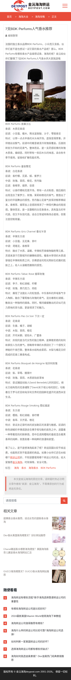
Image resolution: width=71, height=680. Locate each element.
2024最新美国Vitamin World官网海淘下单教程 (36, 616)
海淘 (16, 467)
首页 (9, 16)
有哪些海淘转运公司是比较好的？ (29, 608)
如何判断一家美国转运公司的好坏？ (30, 641)
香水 (23, 467)
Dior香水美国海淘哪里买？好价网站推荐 (24, 535)
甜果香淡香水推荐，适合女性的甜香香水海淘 (25, 520)
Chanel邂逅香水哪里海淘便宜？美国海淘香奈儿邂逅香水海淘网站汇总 (26, 551)
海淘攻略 (40, 16)
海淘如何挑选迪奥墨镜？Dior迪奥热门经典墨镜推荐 (37, 658)
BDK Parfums (48, 467)
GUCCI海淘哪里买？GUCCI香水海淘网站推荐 (26, 573)
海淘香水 (33, 467)
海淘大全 (23, 16)
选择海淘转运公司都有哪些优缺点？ (30, 649)
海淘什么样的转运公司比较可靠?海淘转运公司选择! (37, 632)
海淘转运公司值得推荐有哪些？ (28, 623)
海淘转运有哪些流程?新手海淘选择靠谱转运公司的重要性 (38, 599)
